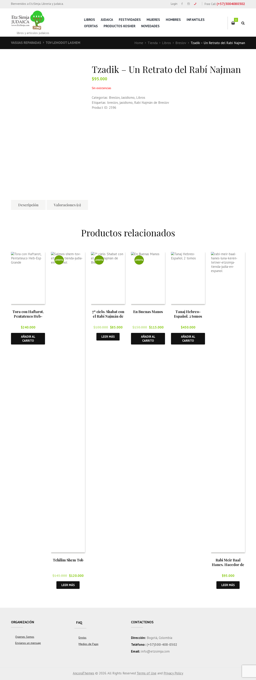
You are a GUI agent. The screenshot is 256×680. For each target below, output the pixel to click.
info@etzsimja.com (155, 651)
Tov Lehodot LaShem (63, 42)
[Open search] (243, 23)
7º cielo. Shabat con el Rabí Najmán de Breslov (108, 316)
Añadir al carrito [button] (28, 338)
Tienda (153, 43)
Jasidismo (128, 97)
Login (174, 4)
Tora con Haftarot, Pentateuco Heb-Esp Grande (28, 316)
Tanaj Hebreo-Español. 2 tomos (188, 314)
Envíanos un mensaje (28, 643)
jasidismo (126, 102)
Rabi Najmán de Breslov (151, 102)
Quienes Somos (24, 637)
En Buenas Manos (148, 311)
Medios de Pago (88, 644)
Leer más (68, 585)
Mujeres (153, 19)
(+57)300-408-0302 (162, 644)
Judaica (107, 19)
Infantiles (196, 19)
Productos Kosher (119, 26)
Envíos (82, 637)
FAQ (79, 622)
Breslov (180, 43)
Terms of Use (146, 673)
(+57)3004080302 (231, 3)
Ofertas (91, 26)
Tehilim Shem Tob (68, 560)
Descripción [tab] (28, 204)
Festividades (130, 19)
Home (138, 43)
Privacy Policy (173, 673)
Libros (89, 19)
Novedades (150, 26)
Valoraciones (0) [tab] (67, 204)
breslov (112, 102)
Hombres (173, 19)
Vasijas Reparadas (26, 42)
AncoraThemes (83, 673)
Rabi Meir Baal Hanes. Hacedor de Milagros (228, 565)
